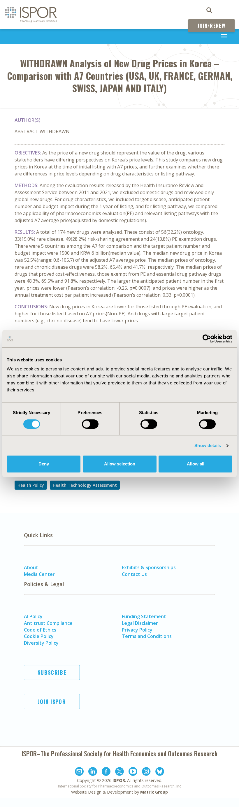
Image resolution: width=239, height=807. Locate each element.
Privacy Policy (137, 630)
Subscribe (52, 672)
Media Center (39, 574)
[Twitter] (119, 772)
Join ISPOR (52, 701)
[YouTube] (133, 772)
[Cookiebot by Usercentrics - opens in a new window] (206, 338)
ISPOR (119, 780)
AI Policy (33, 616)
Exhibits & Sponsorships (149, 567)
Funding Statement (144, 616)
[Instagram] (146, 772)
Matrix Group (154, 792)
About (31, 567)
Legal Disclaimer (140, 623)
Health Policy (30, 485)
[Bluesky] (159, 772)
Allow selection (119, 463)
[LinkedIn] (92, 772)
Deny (43, 463)
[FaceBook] (106, 772)
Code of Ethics (40, 630)
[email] (79, 772)
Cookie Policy (39, 636)
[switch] (90, 424)
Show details (207, 445)
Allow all (195, 463)
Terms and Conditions (147, 636)
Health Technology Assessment (85, 485)
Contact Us (134, 574)
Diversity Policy (41, 643)
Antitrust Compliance (48, 623)
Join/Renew (211, 25)
